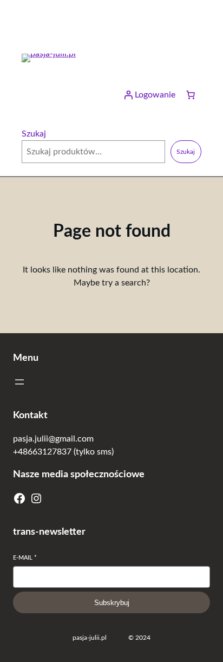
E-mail (25, 558)
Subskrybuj (111, 603)
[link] (190, 95)
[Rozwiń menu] (19, 381)
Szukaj (34, 133)
